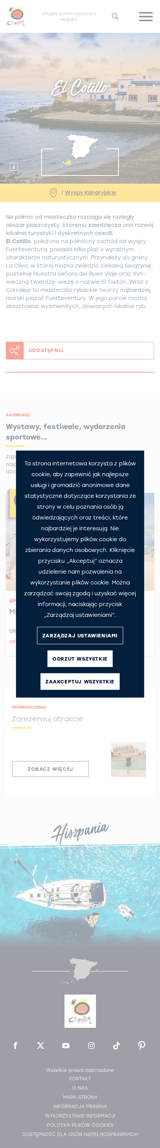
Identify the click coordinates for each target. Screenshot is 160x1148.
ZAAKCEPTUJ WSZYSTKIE (80, 681)
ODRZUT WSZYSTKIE (80, 658)
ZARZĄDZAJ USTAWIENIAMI (80, 635)
